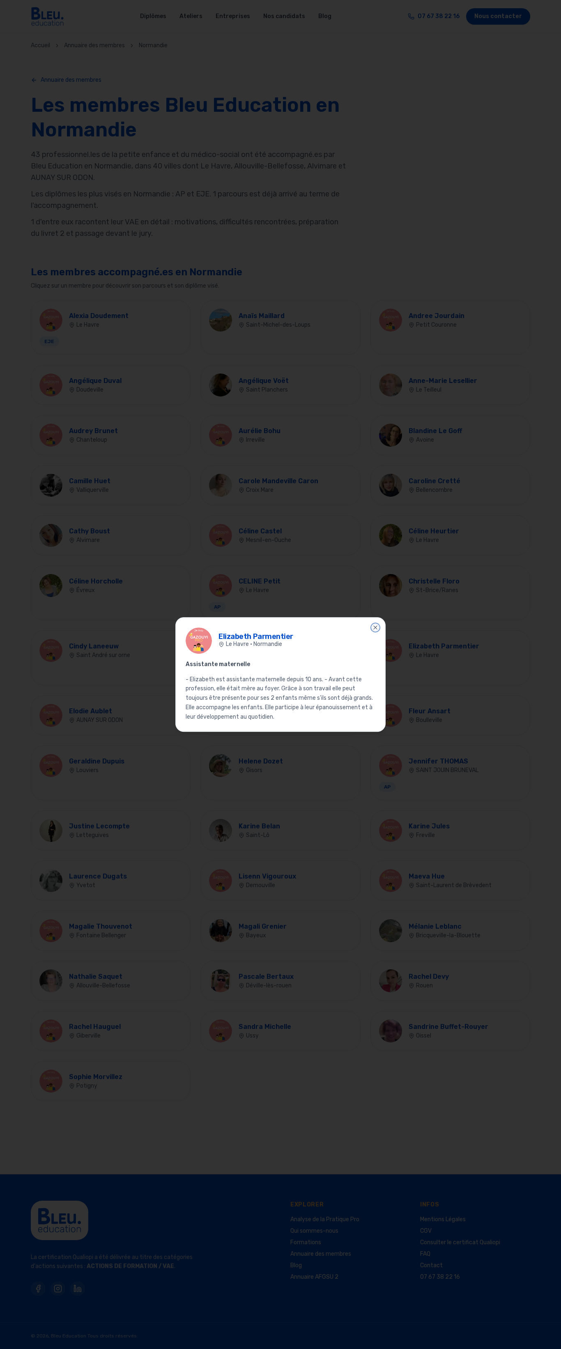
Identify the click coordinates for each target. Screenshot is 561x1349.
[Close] (375, 627)
